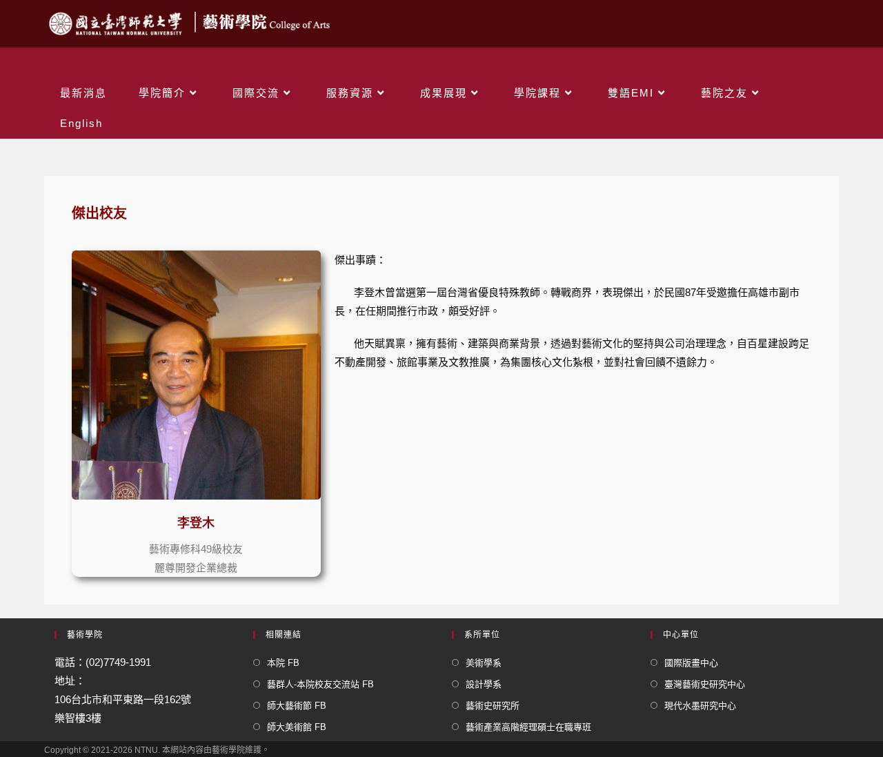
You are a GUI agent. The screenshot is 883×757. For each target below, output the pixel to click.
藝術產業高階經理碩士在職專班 (528, 727)
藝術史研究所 (492, 705)
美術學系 (484, 663)
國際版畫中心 (691, 663)
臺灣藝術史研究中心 (704, 684)
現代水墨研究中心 (700, 705)
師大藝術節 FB (296, 705)
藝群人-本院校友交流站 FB (320, 684)
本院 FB (283, 663)
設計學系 (484, 684)
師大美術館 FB (296, 727)
